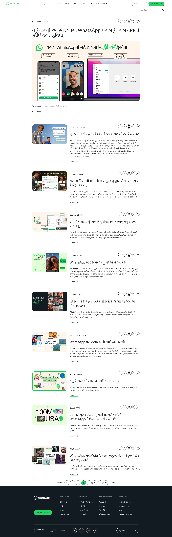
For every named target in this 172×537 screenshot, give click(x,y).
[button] (47, 4)
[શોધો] (163, 10)
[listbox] (127, 530)
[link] (12, 5)
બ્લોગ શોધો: (143, 10)
